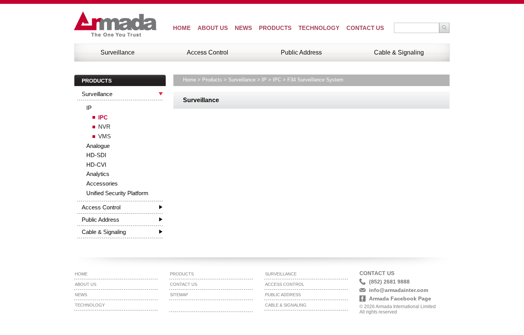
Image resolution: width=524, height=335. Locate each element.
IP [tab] (89, 107)
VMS (104, 136)
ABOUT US (213, 28)
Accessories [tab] (102, 183)
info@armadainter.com (398, 290)
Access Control (207, 52)
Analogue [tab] (98, 146)
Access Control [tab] (101, 207)
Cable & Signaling (399, 52)
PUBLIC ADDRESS (283, 294)
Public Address (301, 52)
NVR (104, 126)
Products (212, 80)
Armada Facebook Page (400, 298)
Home (189, 80)
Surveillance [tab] (97, 94)
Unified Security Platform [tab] (117, 193)
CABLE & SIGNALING (285, 305)
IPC (103, 117)
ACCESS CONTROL (284, 284)
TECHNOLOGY (318, 28)
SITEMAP (179, 294)
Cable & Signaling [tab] (104, 232)
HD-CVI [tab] (96, 164)
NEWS (243, 28)
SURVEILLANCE (281, 274)
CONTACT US (365, 28)
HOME (182, 28)
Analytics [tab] (97, 174)
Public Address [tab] (100, 219)
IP (264, 80)
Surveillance (118, 52)
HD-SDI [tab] (96, 155)
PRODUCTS (275, 28)
